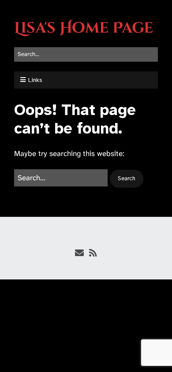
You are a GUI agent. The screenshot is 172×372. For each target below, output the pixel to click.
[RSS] (92, 253)
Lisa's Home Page (83, 28)
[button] (126, 179)
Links (35, 80)
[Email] (79, 253)
